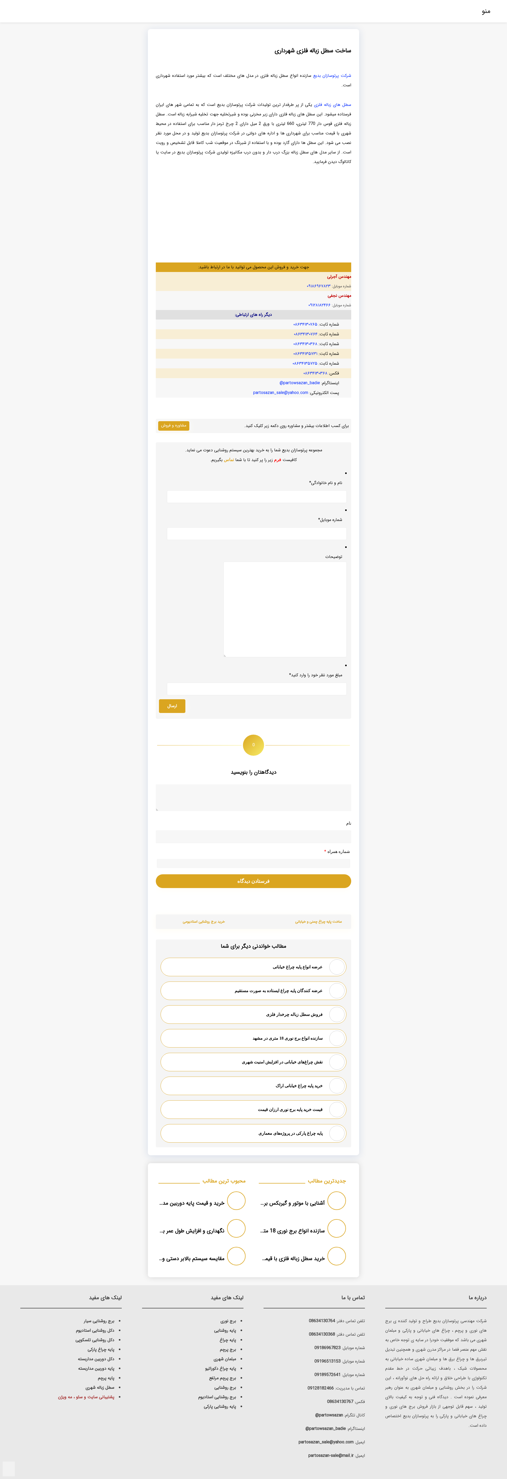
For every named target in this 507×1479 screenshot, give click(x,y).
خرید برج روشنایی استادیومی (204, 921)
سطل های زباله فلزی (332, 104)
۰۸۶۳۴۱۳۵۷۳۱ (305, 353)
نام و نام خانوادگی (325, 483)
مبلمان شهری (225, 1359)
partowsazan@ (329, 1415)
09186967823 (327, 1348)
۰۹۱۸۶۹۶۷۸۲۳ (319, 286)
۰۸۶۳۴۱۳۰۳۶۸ (305, 344)
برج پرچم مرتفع (222, 1378)
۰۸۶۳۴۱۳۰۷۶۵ (305, 324)
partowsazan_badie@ (300, 383)
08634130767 (340, 1401)
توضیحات (333, 556)
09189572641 (327, 1375)
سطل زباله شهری (100, 1387)
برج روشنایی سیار (99, 1321)
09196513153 (327, 1361)
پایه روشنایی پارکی (220, 1406)
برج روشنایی (225, 1387)
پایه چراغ (228, 1340)
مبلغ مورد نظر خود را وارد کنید (315, 675)
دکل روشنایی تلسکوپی (95, 1340)
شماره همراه (337, 851)
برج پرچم (228, 1349)
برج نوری (228, 1321)
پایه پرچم (106, 1378)
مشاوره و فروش (173, 425)
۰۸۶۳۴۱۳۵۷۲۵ (305, 363)
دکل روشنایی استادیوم (95, 1330)
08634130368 (322, 1334)
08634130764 (322, 1321)
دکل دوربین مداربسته (96, 1359)
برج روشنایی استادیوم (217, 1397)
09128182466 (321, 1388)
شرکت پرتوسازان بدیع (332, 75)
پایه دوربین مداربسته (96, 1368)
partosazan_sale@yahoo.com (280, 392)
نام (348, 823)
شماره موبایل (330, 520)
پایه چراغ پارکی (101, 1349)
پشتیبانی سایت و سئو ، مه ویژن (86, 1397)
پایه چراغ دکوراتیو (220, 1368)
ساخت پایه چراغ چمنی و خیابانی (318, 921)
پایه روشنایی (225, 1330)
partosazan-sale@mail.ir (331, 1455)
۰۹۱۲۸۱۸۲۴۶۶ (319, 305)
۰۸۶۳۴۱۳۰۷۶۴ (305, 334)
